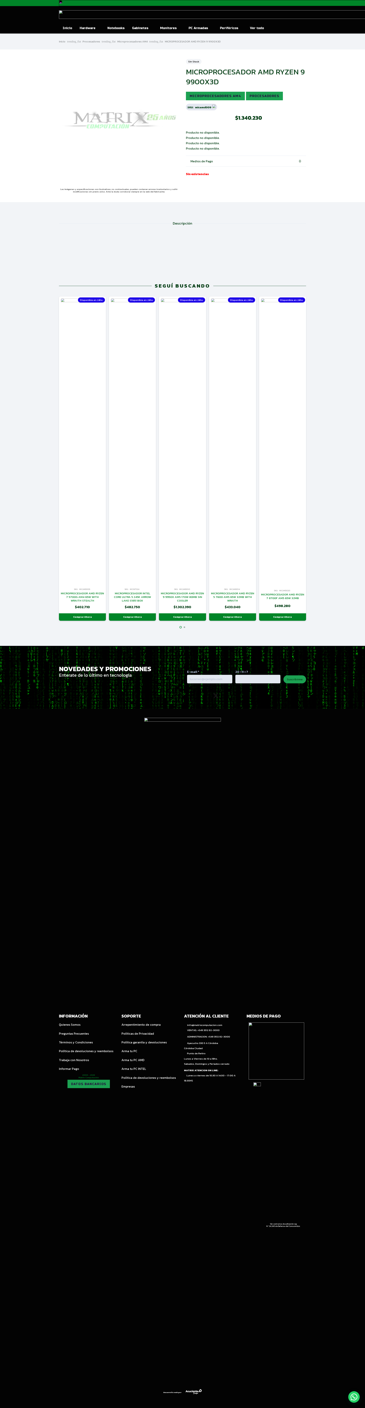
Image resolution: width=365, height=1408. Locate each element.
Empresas (128, 1086)
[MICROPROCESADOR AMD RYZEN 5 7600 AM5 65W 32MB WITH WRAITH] (232, 441)
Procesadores (91, 41)
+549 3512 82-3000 (209, 1030)
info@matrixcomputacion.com (204, 1025)
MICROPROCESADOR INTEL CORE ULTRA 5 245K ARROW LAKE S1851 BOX (132, 597)
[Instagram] (199, 696)
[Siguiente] (313, 458)
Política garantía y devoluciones (144, 1042)
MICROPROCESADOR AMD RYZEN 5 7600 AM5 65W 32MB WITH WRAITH (232, 597)
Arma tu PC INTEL (133, 1068)
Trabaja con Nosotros (74, 1060)
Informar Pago (69, 1068)
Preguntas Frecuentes (74, 1033)
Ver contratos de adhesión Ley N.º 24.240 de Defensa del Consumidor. (283, 1225)
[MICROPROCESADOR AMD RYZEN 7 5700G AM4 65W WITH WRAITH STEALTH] (82, 441)
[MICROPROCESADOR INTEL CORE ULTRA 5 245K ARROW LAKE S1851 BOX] (132, 441)
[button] (97, 28)
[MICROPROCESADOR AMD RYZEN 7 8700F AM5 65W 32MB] (282, 441)
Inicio (62, 41)
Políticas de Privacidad (137, 1033)
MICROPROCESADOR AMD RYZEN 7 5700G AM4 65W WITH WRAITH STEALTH (82, 597)
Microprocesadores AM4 (132, 41)
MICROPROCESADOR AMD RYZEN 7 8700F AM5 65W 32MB (282, 596)
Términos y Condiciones (76, 1042)
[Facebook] (232, 696)
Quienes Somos (69, 1024)
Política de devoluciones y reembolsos (86, 1051)
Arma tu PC (129, 1051)
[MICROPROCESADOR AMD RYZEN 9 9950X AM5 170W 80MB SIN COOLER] (182, 441)
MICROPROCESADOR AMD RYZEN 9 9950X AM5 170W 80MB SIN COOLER (182, 597)
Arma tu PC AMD (132, 1060)
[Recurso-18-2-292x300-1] (276, 1051)
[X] (216, 696)
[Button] (297, 28)
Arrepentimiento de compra (141, 1024)
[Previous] (52, 458)
